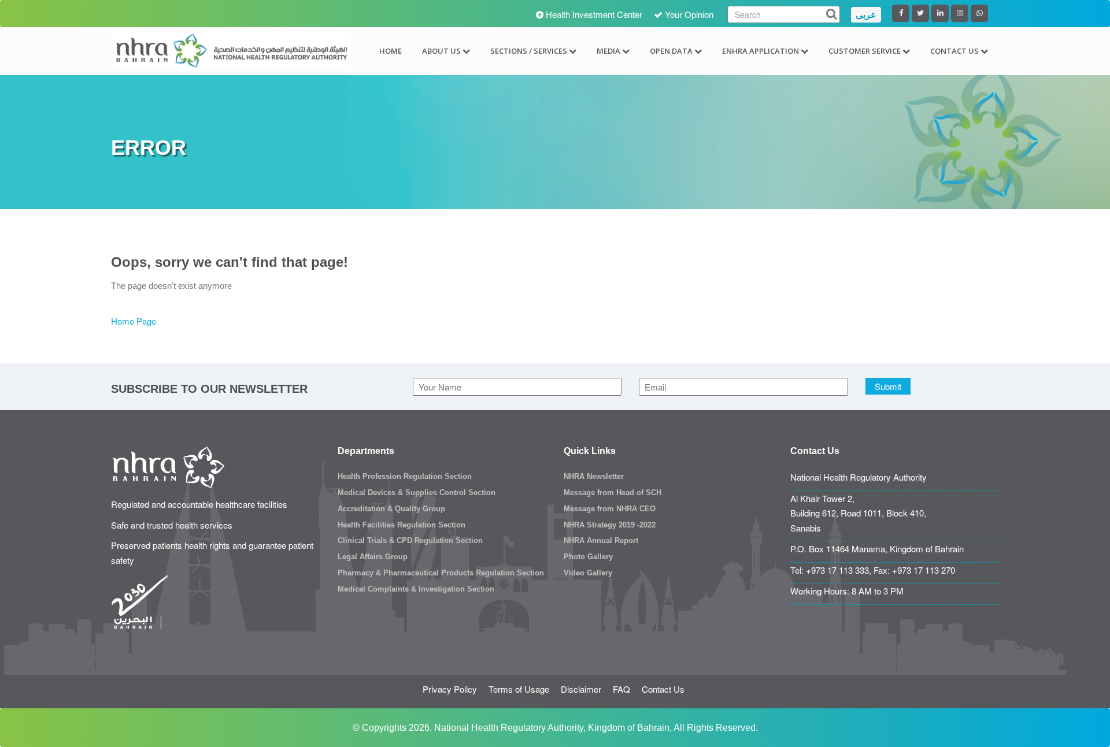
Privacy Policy (450, 689)
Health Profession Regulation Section (405, 476)
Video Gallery (588, 572)
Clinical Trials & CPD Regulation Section (410, 540)
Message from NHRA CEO (610, 508)
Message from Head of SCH (612, 492)
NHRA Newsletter (594, 476)
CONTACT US (954, 51)
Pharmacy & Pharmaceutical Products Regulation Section (441, 572)
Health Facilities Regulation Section (401, 525)
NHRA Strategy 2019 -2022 (610, 525)
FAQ (621, 689)
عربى (866, 15)
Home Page (133, 321)
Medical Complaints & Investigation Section (416, 589)
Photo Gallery (588, 556)
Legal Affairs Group (373, 556)
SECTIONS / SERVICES (528, 51)
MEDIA (608, 51)
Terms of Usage (519, 689)
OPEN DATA (671, 51)
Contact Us (663, 689)
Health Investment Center (594, 14)
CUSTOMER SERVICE (864, 51)
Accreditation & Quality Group (391, 508)
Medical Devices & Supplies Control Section (416, 492)
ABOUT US (441, 51)
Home (390, 51)
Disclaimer (581, 689)
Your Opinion (689, 14)
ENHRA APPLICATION (760, 51)
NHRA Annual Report (601, 540)
